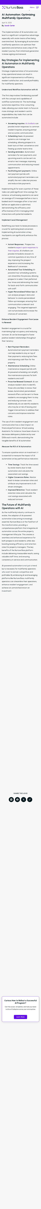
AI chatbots (30, 123)
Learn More (20, 1017)
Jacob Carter (9, 26)
